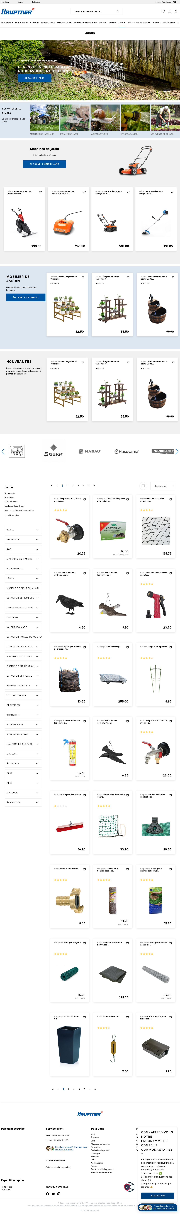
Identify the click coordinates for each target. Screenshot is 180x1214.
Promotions (9, 497)
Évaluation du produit (100, 1150)
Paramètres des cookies (101, 1172)
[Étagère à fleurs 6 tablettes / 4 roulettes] (112, 309)
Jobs (93, 1160)
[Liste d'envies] (163, 11)
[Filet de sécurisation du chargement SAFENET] (112, 827)
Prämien (94, 1166)
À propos (95, 1137)
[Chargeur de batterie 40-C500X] (68, 223)
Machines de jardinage (15, 506)
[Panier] (176, 11)
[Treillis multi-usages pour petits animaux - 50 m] (112, 900)
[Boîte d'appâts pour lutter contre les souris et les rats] (155, 1048)
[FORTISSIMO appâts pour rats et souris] (112, 531)
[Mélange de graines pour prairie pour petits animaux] (155, 900)
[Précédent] (2, 70)
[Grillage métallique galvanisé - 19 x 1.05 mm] (155, 974)
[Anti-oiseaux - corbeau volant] (112, 753)
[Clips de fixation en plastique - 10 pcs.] (155, 827)
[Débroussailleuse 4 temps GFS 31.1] (156, 223)
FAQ (93, 1134)
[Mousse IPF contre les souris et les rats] (69, 753)
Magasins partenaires (100, 1144)
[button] (3, 451)
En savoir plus (157, 1195)
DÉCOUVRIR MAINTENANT (44, 164)
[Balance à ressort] (111, 1020)
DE (176, 2)
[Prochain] (178, 70)
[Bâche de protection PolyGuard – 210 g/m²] (112, 974)
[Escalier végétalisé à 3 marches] (67, 309)
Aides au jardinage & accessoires (19, 510)
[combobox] (92, 11)
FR (174, 2)
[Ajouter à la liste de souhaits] (40, 192)
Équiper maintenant (26, 297)
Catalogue (95, 1153)
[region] (90, 222)
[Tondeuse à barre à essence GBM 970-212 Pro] (24, 223)
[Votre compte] (169, 11)
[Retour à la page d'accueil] (17, 11)
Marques (95, 1156)
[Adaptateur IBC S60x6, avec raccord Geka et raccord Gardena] (69, 531)
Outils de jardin (11, 502)
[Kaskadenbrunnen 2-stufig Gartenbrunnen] (157, 309)
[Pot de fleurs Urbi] (69, 1048)
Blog (93, 1141)
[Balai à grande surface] (68, 798)
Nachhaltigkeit (97, 1163)
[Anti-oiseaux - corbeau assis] (69, 605)
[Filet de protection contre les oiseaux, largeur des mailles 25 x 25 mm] (155, 531)
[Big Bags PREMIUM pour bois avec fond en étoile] (69, 679)
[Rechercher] (119, 11)
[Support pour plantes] (154, 650)
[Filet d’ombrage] (111, 650)
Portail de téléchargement (102, 1169)
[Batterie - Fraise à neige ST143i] (112, 223)
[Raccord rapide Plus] (68, 872)
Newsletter (95, 1147)
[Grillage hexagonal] (68, 946)
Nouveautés (10, 493)
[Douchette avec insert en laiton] (155, 605)
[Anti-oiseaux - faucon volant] (112, 605)
